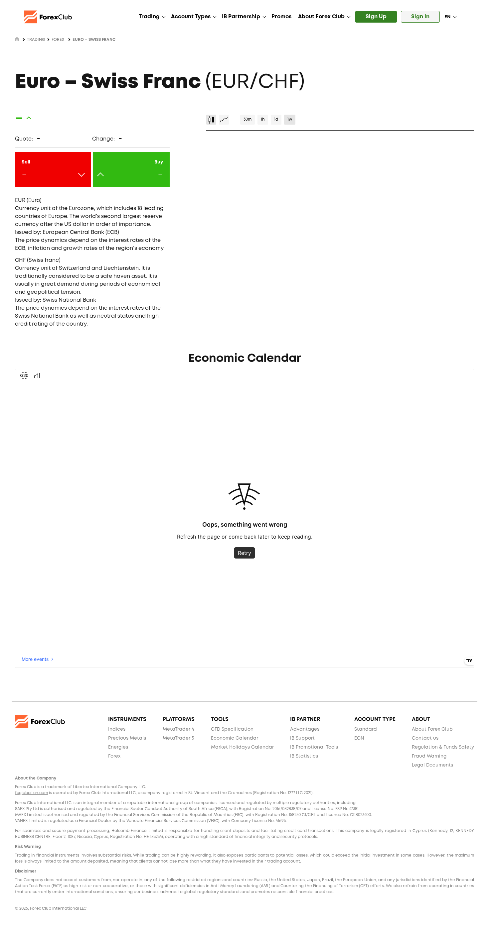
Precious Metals (127, 738)
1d (276, 119)
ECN (359, 738)
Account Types (191, 16)
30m (247, 119)
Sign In (420, 16)
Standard (365, 729)
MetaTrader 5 (178, 738)
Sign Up (376, 16)
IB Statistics (304, 756)
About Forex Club (321, 16)
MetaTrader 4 (178, 729)
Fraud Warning (429, 756)
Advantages (304, 729)
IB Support (302, 738)
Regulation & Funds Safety (443, 747)
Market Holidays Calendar (242, 747)
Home (17, 39)
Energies (118, 747)
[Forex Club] (53, 17)
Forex (58, 40)
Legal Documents (432, 765)
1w (289, 119)
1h (263, 119)
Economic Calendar (234, 738)
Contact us (425, 738)
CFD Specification (232, 729)
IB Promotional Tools (314, 747)
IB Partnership (241, 16)
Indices (116, 729)
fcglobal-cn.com (31, 793)
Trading (149, 16)
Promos (281, 16)
